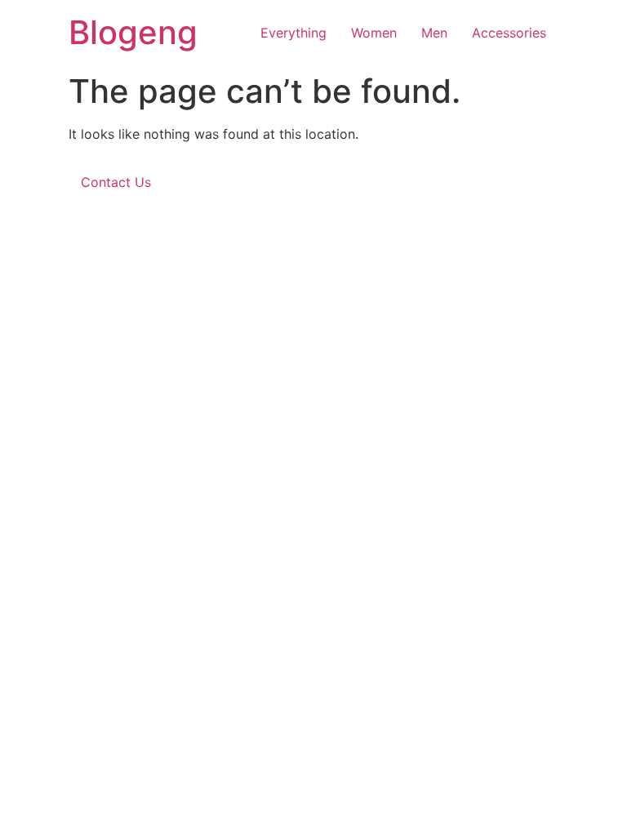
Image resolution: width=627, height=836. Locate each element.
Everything (293, 32)
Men (434, 32)
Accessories (509, 32)
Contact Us (116, 182)
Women (374, 32)
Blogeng (133, 32)
